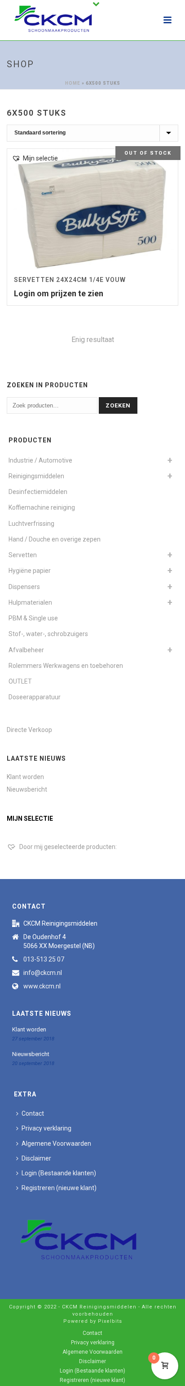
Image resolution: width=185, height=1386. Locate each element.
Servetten (23, 555)
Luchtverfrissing (31, 523)
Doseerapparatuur (35, 697)
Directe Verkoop (29, 729)
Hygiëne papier (30, 570)
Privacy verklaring (46, 1128)
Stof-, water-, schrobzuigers (48, 633)
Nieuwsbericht (27, 789)
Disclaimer (36, 1158)
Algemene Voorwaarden (56, 1143)
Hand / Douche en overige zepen (55, 539)
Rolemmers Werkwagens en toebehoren (66, 665)
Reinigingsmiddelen (36, 476)
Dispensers (24, 586)
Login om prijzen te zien (58, 293)
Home (72, 83)
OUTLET (20, 681)
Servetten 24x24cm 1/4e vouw (70, 279)
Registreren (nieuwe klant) (59, 1187)
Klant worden (25, 776)
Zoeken (118, 405)
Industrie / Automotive (40, 460)
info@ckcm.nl (42, 972)
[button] (35, 158)
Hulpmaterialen (30, 602)
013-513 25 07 (43, 959)
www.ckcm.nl (42, 986)
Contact (33, 1113)
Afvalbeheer (26, 650)
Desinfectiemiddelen (38, 491)
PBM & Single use (33, 618)
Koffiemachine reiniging (42, 507)
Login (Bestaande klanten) (59, 1173)
